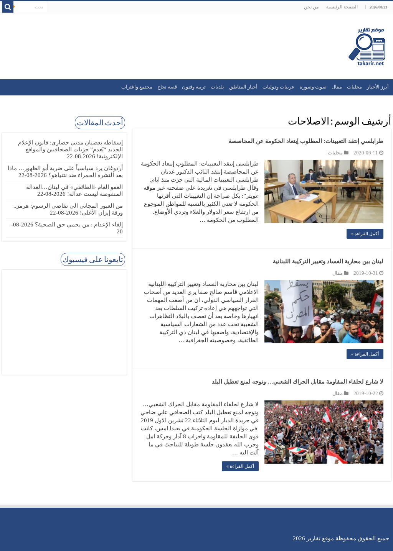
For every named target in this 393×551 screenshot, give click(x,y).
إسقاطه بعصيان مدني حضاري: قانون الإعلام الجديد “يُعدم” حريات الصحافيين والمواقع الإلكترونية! (70, 149)
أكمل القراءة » (365, 233)
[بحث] (7, 7)
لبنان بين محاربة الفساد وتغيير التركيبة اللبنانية (327, 261)
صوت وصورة (313, 87)
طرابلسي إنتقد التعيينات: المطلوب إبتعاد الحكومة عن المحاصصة (306, 141)
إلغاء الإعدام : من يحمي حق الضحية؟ (79, 224)
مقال (337, 87)
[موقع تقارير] (366, 45)
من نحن (311, 7)
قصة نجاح (167, 87)
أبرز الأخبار (378, 87)
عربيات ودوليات (279, 87)
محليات (354, 87)
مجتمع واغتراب (136, 87)
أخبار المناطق (243, 87)
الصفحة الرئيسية (342, 7)
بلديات (217, 87)
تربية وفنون (194, 87)
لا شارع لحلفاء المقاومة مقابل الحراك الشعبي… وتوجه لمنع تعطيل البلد (297, 382)
